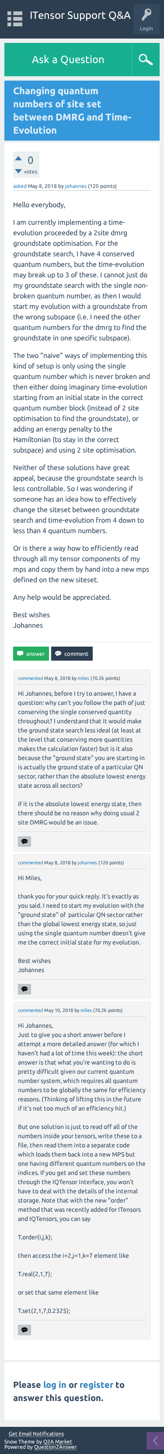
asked (20, 186)
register (96, 1385)
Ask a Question (68, 59)
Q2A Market (57, 1441)
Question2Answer (55, 1447)
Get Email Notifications (36, 1433)
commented (30, 678)
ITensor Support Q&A (80, 15)
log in (54, 1385)
